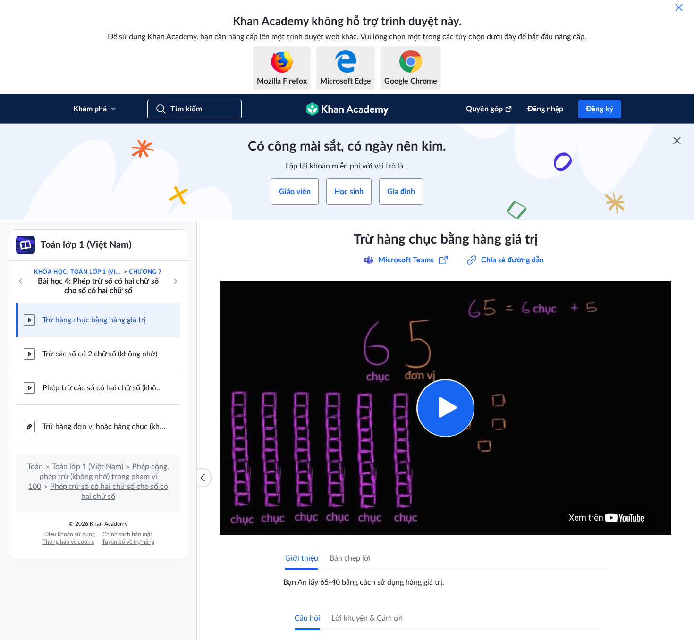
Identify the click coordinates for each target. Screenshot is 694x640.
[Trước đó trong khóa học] (20, 281)
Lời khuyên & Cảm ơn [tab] (367, 618)
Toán (35, 467)
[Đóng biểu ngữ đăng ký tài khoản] (677, 140)
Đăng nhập (545, 109)
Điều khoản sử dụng (69, 534)
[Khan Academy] (347, 109)
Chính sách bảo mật (127, 534)
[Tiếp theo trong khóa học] (175, 281)
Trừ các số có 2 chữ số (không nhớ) (99, 354)
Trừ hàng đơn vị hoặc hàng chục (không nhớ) (103, 426)
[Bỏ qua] (678, 7)
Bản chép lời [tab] (350, 558)
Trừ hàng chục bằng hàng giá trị (94, 320)
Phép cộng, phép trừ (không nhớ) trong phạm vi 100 (98, 476)
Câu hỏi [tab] (307, 618)
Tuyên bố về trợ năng (128, 542)
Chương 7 (145, 272)
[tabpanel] (445, 578)
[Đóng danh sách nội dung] (204, 477)
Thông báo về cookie (68, 542)
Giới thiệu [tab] (301, 558)
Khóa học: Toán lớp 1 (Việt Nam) (78, 272)
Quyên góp (484, 109)
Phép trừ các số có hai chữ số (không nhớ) (103, 388)
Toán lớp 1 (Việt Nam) (87, 467)
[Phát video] (445, 408)
